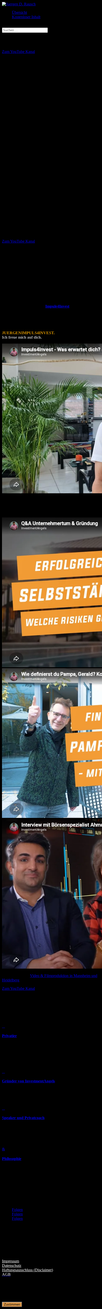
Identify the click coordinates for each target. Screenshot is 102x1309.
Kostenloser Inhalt (26, 17)
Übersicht (19, 12)
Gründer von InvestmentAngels (28, 1081)
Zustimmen (12, 1304)
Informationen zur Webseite (30, 1251)
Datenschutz (11, 1265)
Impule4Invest (57, 306)
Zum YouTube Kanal (18, 52)
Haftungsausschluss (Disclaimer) (27, 1270)
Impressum (10, 1261)
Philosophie (11, 1159)
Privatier (9, 1036)
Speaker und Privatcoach (23, 1118)
